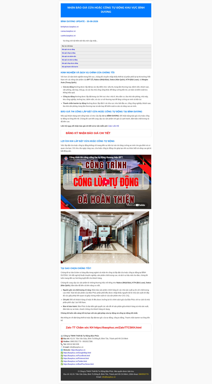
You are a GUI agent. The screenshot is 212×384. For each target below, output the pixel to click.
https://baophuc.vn (78, 350)
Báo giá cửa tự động (68, 49)
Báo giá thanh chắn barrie (70, 67)
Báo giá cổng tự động (68, 53)
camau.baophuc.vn (68, 31)
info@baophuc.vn (109, 377)
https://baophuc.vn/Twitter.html (75, 361)
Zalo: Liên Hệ (113, 126)
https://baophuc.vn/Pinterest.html (76, 358)
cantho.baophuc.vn (68, 36)
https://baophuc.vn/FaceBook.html (76, 356)
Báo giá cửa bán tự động (69, 60)
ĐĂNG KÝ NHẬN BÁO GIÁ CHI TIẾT (88, 133)
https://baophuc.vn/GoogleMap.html (77, 353)
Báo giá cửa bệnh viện (69, 56)
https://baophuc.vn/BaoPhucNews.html (78, 364)
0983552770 (144, 374)
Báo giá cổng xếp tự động (70, 63)
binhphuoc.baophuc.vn (70, 27)
